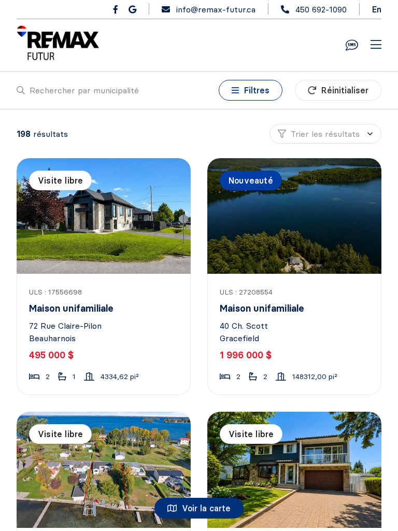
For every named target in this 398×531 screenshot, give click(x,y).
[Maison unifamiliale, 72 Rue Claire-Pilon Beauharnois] (104, 216)
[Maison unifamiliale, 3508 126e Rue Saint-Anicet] (104, 469)
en (376, 9)
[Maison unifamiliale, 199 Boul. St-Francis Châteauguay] (295, 469)
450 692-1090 (321, 9)
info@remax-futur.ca (215, 9)
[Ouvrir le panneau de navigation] (376, 45)
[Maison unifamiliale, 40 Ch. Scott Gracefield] (295, 216)
